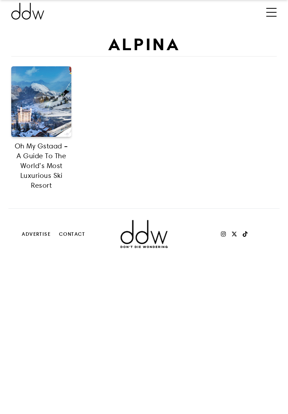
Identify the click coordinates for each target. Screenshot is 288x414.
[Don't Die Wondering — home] (78, 11)
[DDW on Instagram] (223, 234)
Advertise (36, 234)
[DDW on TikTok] (245, 234)
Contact (72, 234)
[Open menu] (271, 11)
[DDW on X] (234, 234)
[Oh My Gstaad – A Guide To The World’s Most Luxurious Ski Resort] (41, 101)
